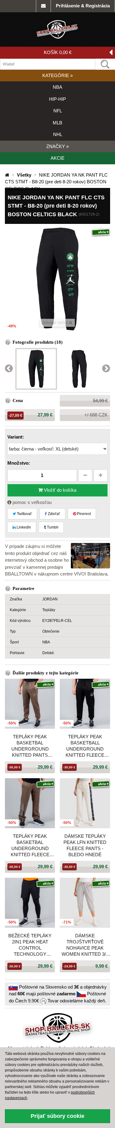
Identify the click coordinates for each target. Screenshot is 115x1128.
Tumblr (52, 527)
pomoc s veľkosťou (31, 502)
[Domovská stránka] (7, 175)
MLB (57, 122)
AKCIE (57, 158)
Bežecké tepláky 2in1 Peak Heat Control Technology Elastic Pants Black (30, 945)
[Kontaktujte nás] (43, 6)
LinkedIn (23, 527)
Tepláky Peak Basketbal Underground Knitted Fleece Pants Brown (30, 845)
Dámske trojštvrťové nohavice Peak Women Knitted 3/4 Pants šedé (85, 945)
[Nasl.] (106, 369)
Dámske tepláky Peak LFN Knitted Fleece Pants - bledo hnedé (84, 845)
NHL (57, 134)
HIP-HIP (57, 99)
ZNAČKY (57, 146)
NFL (57, 110)
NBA (57, 87)
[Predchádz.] (9, 369)
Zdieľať (53, 514)
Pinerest (83, 514)
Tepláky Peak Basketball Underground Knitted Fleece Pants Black (85, 746)
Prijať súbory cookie (57, 1116)
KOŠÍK (57, 52)
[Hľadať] (105, 64)
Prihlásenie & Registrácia (83, 5)
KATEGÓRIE (57, 75)
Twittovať (24, 514)
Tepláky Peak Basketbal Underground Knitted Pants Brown (30, 746)
